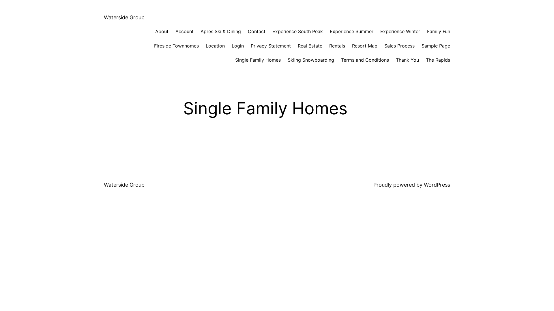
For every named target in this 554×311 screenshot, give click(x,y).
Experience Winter (400, 31)
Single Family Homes (258, 60)
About (162, 31)
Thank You (407, 60)
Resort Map (364, 46)
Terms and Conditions (365, 60)
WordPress (437, 185)
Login (238, 46)
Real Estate (310, 46)
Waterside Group (124, 17)
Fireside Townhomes (176, 46)
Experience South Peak (297, 31)
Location (215, 46)
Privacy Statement (271, 46)
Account (184, 31)
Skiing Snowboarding (311, 60)
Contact (256, 31)
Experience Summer (351, 31)
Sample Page (436, 46)
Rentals (337, 46)
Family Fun (438, 31)
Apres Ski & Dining (221, 31)
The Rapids (438, 60)
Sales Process (399, 46)
